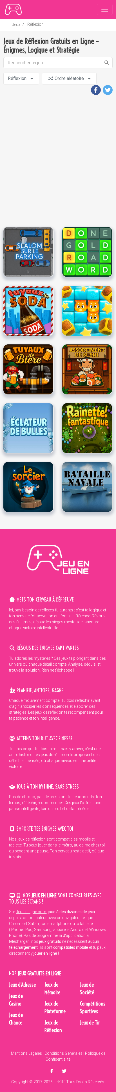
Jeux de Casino (16, 1000)
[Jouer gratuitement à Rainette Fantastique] (87, 427)
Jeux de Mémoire (52, 989)
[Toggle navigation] (105, 9)
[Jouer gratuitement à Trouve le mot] (87, 251)
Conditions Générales (63, 1053)
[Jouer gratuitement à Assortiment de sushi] (87, 369)
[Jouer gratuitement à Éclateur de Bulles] (28, 427)
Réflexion (35, 24)
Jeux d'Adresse (22, 985)
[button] (96, 90)
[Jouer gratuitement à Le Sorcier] (28, 486)
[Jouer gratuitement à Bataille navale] (87, 486)
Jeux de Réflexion (53, 1026)
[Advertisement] (58, 161)
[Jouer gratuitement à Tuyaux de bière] (28, 369)
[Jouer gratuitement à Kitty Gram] (87, 310)
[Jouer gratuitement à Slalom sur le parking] (28, 251)
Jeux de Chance (16, 1019)
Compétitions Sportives (92, 1007)
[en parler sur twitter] (64, 1071)
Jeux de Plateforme (55, 1007)
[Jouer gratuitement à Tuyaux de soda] (28, 310)
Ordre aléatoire (69, 78)
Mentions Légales (26, 1053)
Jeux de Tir (90, 1022)
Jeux (16, 24)
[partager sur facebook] (52, 1071)
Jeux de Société (87, 989)
